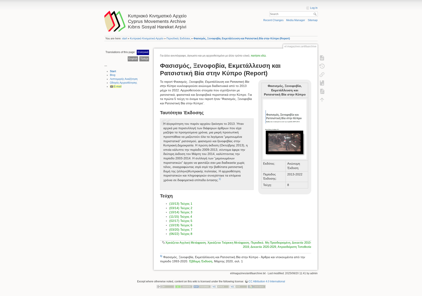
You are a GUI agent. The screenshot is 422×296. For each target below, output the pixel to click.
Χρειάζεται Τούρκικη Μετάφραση (228, 242)
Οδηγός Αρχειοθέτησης (123, 82)
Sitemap (313, 20)
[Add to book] (322, 83)
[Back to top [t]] (322, 100)
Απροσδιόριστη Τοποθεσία (294, 246)
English (132, 58)
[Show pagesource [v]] (322, 58)
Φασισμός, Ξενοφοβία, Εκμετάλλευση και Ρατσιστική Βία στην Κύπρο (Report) (241, 38)
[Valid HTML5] (220, 286)
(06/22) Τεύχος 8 (180, 233)
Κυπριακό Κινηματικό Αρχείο (147, 38)
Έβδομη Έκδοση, (201, 261)
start (124, 38)
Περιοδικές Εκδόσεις (178, 38)
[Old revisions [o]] (322, 66)
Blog (112, 75)
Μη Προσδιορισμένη (277, 242)
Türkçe (144, 58)
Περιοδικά (257, 242)
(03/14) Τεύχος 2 (180, 208)
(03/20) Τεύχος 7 (180, 229)
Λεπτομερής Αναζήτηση (124, 79)
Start (113, 71)
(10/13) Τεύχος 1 (180, 203)
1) (220, 179)
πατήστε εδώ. (258, 55)
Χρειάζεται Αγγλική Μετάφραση (186, 242)
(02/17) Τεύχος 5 (180, 220)
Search (315, 14)
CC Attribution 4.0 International (267, 281)
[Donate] (184, 286)
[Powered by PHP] (202, 286)
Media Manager (295, 20)
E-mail (118, 86)
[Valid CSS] (238, 286)
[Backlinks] (322, 74)
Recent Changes (273, 20)
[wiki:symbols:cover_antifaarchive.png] (284, 129)
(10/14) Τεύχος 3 (180, 212)
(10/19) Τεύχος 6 (180, 225)
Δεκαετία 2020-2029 (263, 246)
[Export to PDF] (322, 91)
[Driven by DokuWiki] (257, 286)
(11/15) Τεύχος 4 (180, 216)
